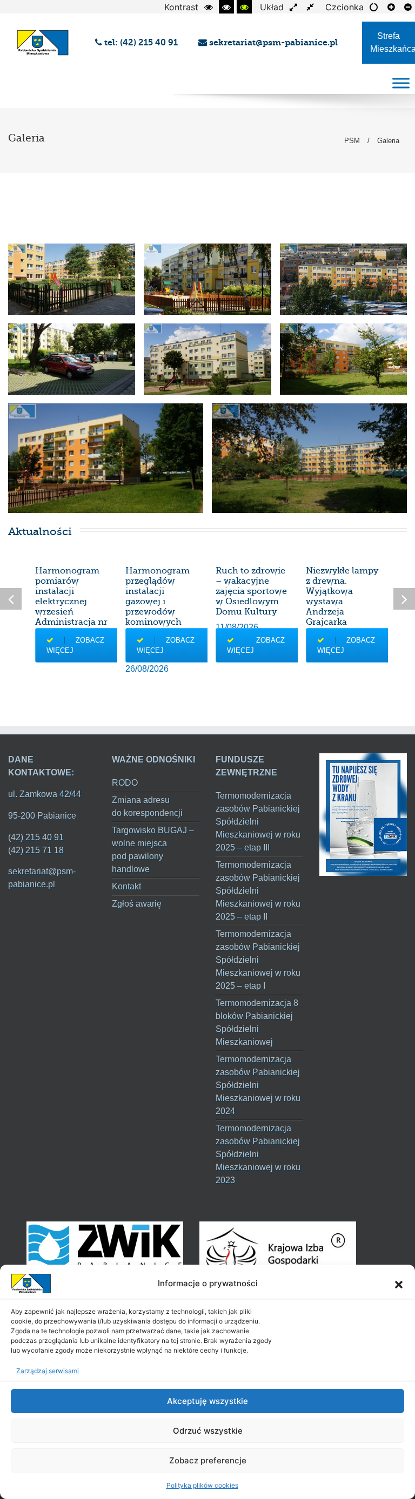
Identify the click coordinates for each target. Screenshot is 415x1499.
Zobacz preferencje (207, 1460)
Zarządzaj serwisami (47, 1371)
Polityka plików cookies (202, 1485)
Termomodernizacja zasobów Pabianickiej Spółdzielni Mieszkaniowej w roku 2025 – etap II (258, 890)
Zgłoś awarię (137, 903)
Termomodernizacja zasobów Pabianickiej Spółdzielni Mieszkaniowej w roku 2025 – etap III (258, 821)
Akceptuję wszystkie (207, 1401)
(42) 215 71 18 (36, 850)
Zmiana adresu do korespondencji (147, 806)
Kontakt (126, 886)
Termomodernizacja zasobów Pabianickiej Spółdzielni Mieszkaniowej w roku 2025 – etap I (258, 959)
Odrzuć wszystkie (208, 1431)
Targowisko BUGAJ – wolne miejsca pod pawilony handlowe (153, 850)
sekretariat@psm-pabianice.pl (272, 42)
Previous (11, 599)
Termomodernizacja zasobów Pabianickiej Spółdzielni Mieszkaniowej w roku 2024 (258, 1085)
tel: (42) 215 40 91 (142, 42)
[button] (398, 1283)
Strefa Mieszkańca (392, 42)
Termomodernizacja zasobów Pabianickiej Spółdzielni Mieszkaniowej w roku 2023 (258, 1154)
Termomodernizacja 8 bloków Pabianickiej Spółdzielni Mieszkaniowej (257, 1022)
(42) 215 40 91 (36, 837)
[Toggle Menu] (401, 83)
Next (404, 599)
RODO (125, 782)
